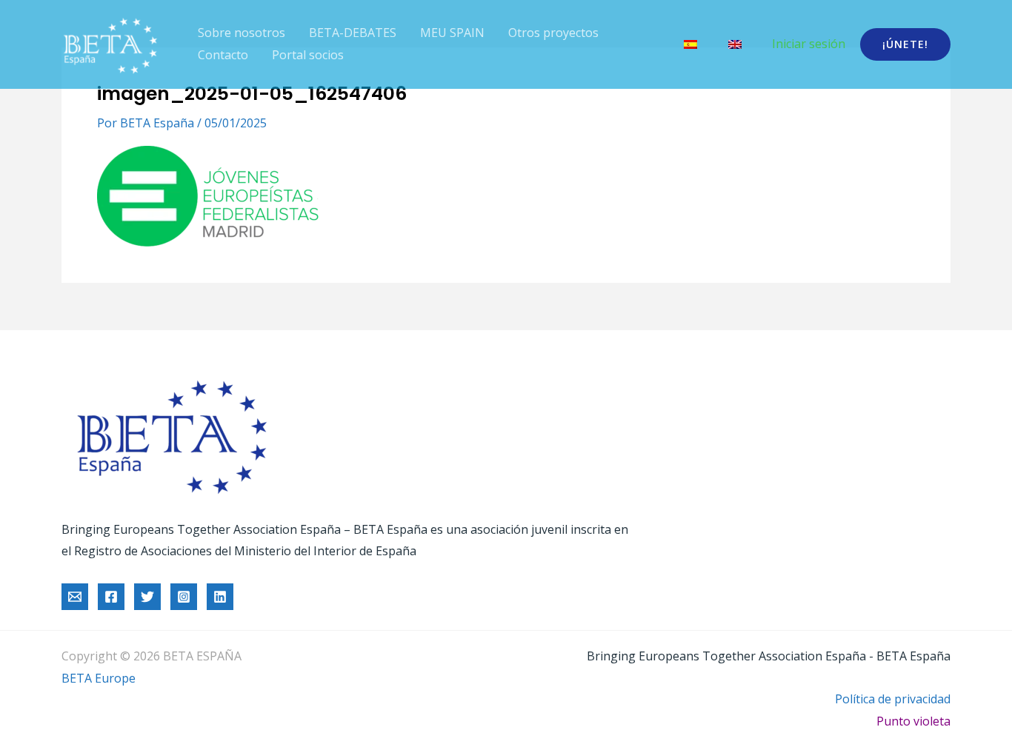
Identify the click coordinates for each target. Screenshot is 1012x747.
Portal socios (308, 55)
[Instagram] (183, 596)
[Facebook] (111, 596)
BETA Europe (98, 678)
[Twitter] (147, 596)
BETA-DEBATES (352, 32)
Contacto (223, 55)
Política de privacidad (893, 699)
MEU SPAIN (452, 32)
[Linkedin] (220, 596)
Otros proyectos (553, 32)
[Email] (74, 596)
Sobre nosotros (241, 32)
